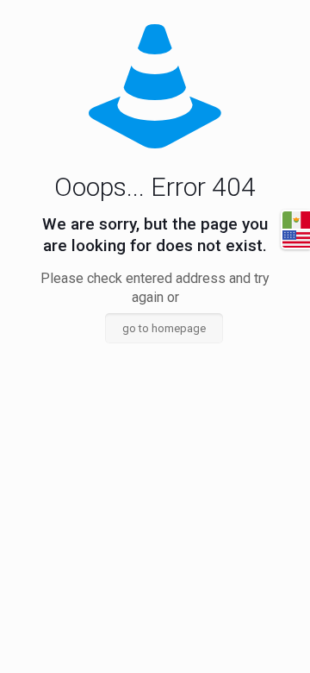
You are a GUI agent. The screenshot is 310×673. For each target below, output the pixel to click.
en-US (296, 239)
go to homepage (164, 328)
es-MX (296, 220)
